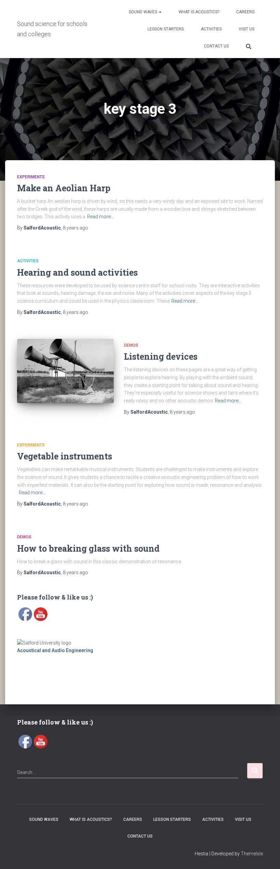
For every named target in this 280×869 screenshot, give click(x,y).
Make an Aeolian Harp (63, 188)
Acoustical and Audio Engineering (55, 650)
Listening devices (160, 356)
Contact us (216, 46)
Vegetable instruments (64, 456)
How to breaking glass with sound (88, 548)
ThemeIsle (252, 853)
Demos (131, 345)
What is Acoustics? (199, 12)
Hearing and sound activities (77, 272)
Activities (211, 29)
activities (28, 261)
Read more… (100, 216)
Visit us (246, 29)
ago (75, 228)
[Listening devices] (65, 371)
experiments (31, 177)
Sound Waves (143, 12)
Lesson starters (166, 29)
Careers (245, 12)
